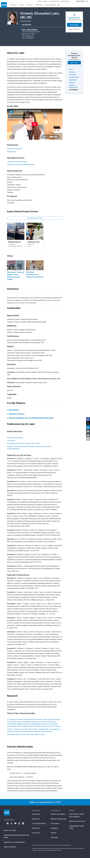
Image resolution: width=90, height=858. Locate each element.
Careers (45, 1)
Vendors (53, 833)
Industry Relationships (73, 86)
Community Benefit (38, 823)
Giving (39, 1)
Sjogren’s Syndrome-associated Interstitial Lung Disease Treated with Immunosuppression (29, 448)
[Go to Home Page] (7, 812)
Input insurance (73, 17)
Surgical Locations (15, 414)
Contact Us (36, 833)
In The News (73, 90)
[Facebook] (9, 823)
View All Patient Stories (34, 218)
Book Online (74, 62)
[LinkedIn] (24, 823)
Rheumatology (11, 151)
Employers (54, 828)
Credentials (72, 74)
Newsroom (36, 819)
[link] (88, 419)
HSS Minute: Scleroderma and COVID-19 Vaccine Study (34, 274)
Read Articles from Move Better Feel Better (16, 836)
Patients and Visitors (58, 814)
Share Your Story (10, 830)
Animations (13, 410)
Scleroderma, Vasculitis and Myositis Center (21, 164)
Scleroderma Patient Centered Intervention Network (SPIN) (26, 734)
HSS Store (35, 828)
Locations (21, 5)
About (71, 69)
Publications (73, 80)
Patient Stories (65, 1)
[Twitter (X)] (12, 823)
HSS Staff (54, 837)
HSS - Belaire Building (29, 29)
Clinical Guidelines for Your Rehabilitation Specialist (30, 418)
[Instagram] (20, 823)
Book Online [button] (74, 25)
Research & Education (50, 5)
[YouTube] (16, 823)
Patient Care (30, 5)
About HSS (36, 814)
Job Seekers (55, 823)
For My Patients (74, 77)
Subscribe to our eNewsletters (14, 842)
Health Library (38, 5)
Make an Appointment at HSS (45, 802)
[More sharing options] (88, 439)
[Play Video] (16, 265)
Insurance (72, 72)
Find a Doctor (13, 5)
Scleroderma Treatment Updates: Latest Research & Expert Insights (15, 275)
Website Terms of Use (77, 821)
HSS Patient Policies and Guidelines (76, 815)
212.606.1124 (26, 24)
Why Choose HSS (54, 1)
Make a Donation (10, 847)
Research (72, 82)
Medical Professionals (58, 819)
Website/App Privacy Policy (76, 827)
